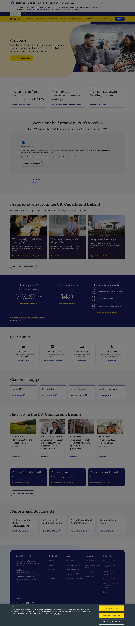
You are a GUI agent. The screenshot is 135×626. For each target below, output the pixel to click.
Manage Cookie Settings (111, 622)
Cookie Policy (57, 613)
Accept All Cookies (111, 608)
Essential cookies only (111, 615)
